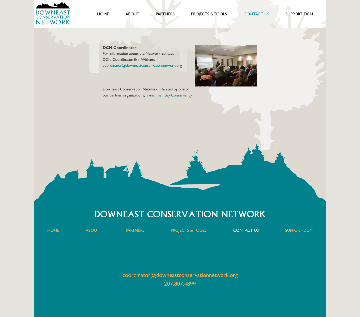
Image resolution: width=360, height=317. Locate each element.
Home (103, 14)
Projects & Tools (209, 14)
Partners (165, 14)
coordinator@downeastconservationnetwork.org (142, 65)
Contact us (256, 14)
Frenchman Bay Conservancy (168, 95)
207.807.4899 (180, 283)
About (132, 14)
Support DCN (299, 14)
